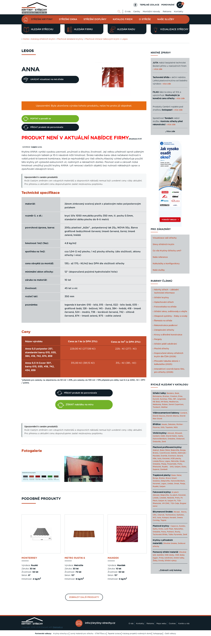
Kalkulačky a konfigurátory (166, 264)
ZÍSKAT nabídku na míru (79, 404)
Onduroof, (180, 439)
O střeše (145, 19)
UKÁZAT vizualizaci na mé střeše (46, 79)
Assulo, (164, 424)
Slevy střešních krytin (163, 244)
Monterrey (29, 558)
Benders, (170, 393)
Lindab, (170, 483)
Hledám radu (126, 29)
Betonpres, (157, 396)
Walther (164, 407)
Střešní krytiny (42, 19)
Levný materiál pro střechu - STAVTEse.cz (88, 633)
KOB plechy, (176, 458)
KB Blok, (156, 402)
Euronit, (156, 399)
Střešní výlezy (171, 560)
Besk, (177, 393)
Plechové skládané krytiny (70, 39)
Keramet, (166, 458)
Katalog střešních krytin (43, 39)
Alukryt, (156, 450)
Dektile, (174, 453)
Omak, (182, 461)
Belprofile (175, 450)
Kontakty (178, 12)
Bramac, (166, 396)
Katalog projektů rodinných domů (136, 633)
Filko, (170, 399)
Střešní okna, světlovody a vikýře (170, 312)
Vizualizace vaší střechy (165, 238)
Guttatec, (180, 515)
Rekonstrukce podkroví (165, 325)
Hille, (155, 458)
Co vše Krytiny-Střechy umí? (167, 251)
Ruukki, (165, 467)
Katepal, (165, 517)
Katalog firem (122, 19)
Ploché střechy (161, 349)
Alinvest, (171, 433)
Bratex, (156, 453)
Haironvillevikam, (160, 439)
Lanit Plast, (169, 529)
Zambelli (163, 469)
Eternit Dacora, (159, 416)
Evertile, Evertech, (168, 456)
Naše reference (160, 257)
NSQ (176, 427)
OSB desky (169, 555)
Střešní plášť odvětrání (165, 344)
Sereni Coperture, (176, 404)
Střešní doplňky (95, 19)
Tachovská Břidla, (160, 534)
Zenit (164, 441)
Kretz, (161, 529)
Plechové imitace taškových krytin (102, 39)
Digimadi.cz (58, 627)
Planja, (164, 464)
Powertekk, (172, 464)
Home (26, 39)
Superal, (156, 469)
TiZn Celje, (175, 503)
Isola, (159, 458)
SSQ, (163, 427)
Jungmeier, (181, 399)
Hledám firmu (83, 29)
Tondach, (156, 407)
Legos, (167, 461)
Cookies (172, 623)
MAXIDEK (113, 558)
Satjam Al (162, 501)
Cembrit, (183, 413)
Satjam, (178, 467)
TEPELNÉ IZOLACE (149, 5)
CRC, (155, 515)
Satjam (162, 486)
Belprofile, (164, 495)
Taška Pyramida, (175, 534)
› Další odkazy (170, 633)
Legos (125, 39)
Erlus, (180, 396)
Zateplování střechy (164, 330)
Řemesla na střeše (163, 321)
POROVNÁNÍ (167, 5)
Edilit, (163, 436)
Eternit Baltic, (172, 436)
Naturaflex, (178, 529)
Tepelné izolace (114, 633)
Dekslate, (172, 424)
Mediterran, (174, 402)
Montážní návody (151, 12)
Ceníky (136, 12)
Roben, (165, 404)
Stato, (184, 467)
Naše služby (165, 19)
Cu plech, (174, 495)
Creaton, (174, 396)
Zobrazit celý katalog (170, 570)
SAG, (172, 467)
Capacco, (175, 526)
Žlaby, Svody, (158, 560)
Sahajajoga (157, 633)
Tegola (163, 520)
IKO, (154, 517)
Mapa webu (161, 623)
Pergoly (158, 339)
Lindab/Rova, (158, 461)
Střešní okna (68, 19)
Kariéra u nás (183, 623)
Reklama (167, 12)
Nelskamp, (157, 404)
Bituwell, (178, 433)
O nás (128, 12)
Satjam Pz (172, 501)
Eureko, (182, 526)
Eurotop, (163, 399)
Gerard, (180, 456)
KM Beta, (165, 402)
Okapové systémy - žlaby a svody (170, 316)
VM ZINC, (166, 503)
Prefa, (179, 464)
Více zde (170, 131)
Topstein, (169, 427)
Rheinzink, (157, 467)
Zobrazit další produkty (84, 597)
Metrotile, (175, 461)
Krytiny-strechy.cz (61, 633)
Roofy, (177, 532)
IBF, (174, 399)
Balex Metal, (165, 450)
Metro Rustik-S (75, 558)
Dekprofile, (165, 481)
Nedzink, (170, 498)
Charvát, (161, 515)
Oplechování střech (164, 302)
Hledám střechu (42, 29)
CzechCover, (164, 453)
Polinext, (170, 532)
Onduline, (172, 439)
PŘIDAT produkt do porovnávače (46, 127)
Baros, (184, 512)
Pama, (163, 532)
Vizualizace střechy (174, 29)
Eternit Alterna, (172, 416)
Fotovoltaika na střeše (165, 307)
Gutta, (180, 436)
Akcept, (177, 512)
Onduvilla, (157, 441)
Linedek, (163, 498)
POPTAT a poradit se (40, 119)
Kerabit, (173, 517)
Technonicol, (170, 515)
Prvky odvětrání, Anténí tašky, (171, 558)
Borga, (183, 450)
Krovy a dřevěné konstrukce (168, 335)
